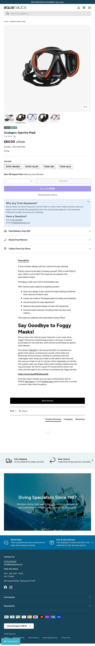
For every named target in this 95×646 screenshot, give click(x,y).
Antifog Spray (48, 381)
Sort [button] (12, 411)
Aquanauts (12, 634)
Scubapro (7, 147)
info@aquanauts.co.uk (20, 223)
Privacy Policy (66, 637)
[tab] (23, 260)
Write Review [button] (47, 401)
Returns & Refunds (18, 637)
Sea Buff (33, 350)
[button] (84, 7)
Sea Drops (29, 381)
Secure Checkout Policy (50, 637)
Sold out (63, 181)
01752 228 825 (16, 220)
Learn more (59, 2)
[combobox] (47, 13)
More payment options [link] (47, 195)
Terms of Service (33, 637)
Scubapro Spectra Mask (17, 21)
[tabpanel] (47, 326)
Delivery (6, 637)
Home (6, 21)
